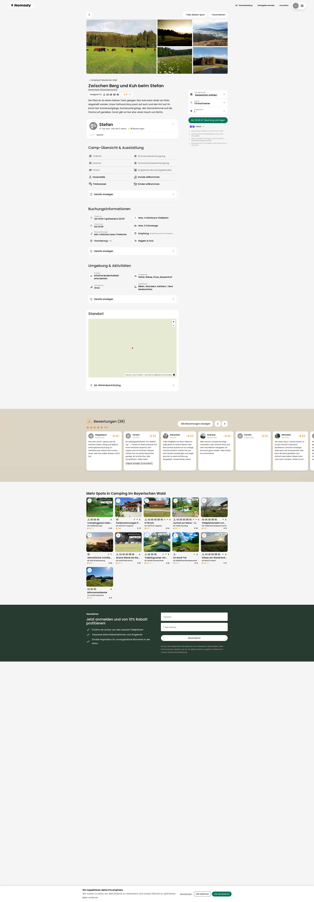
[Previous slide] (218, 424)
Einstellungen (186, 894)
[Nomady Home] (21, 5)
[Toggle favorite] (89, 500)
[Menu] (299, 6)
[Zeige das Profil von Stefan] (173, 124)
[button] (132, 348)
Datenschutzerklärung (177, 652)
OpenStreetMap (166, 375)
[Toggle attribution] (173, 374)
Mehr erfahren (90, 897)
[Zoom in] (173, 321)
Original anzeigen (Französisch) (139, 463)
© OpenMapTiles (148, 375)
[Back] (89, 15)
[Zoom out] (173, 325)
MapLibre (128, 375)
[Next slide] (225, 424)
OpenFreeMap (138, 375)
